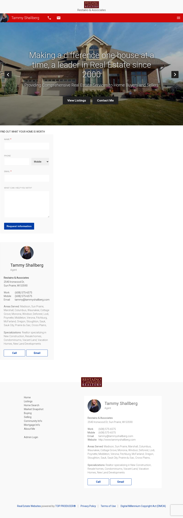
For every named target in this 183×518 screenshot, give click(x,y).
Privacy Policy (88, 506)
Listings (28, 401)
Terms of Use (108, 506)
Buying (28, 413)
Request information (19, 226)
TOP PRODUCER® (65, 506)
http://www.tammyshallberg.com (117, 439)
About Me (29, 428)
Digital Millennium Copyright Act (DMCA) (143, 506)
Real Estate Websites (29, 506)
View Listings (76, 100)
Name (7, 139)
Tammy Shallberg (25, 18)
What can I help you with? (18, 188)
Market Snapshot (33, 409)
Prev (11, 74)
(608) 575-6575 (23, 292)
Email (58, 17)
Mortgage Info (32, 424)
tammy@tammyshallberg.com (32, 299)
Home (27, 397)
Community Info (33, 421)
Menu (178, 17)
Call (49, 17)
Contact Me (105, 100)
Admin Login (31, 437)
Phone (7, 156)
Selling (27, 417)
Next (178, 74)
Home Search (31, 405)
